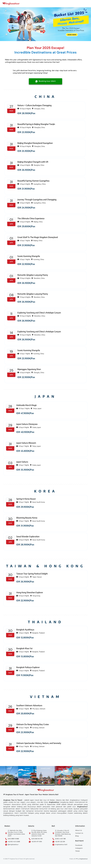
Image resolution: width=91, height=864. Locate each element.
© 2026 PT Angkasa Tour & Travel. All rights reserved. (19, 859)
